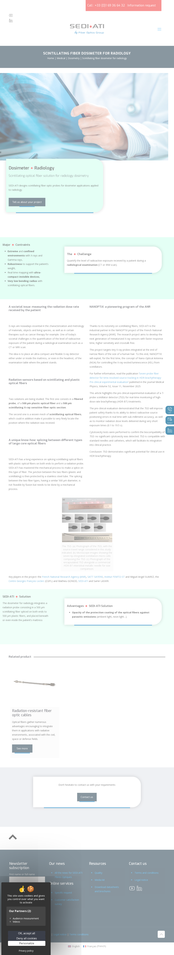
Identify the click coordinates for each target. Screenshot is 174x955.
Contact (169, 423)
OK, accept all (26, 933)
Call (169, 412)
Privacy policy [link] (26, 950)
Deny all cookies (26, 938)
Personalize (26, 943)
